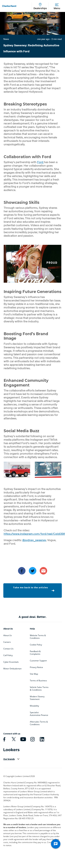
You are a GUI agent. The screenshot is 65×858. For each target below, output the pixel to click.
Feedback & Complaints (35, 652)
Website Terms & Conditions (38, 636)
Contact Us (8, 648)
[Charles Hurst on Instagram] (32, 739)
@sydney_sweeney (34, 540)
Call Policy (8, 655)
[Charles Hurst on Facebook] (3, 739)
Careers (7, 642)
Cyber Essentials (11, 662)
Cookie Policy (36, 644)
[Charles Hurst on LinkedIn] (41, 739)
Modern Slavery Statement (37, 698)
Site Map (34, 674)
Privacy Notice (36, 667)
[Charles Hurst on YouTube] (22, 739)
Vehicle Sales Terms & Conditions (39, 688)
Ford (40, 162)
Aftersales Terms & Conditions (39, 723)
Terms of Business (38, 680)
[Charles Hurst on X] (13, 739)
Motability (34, 706)
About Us (7, 635)
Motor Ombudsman (12, 668)
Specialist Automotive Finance (39, 713)
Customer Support (38, 660)
